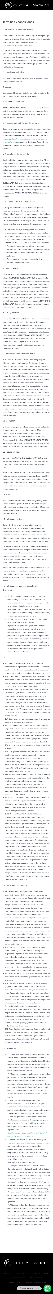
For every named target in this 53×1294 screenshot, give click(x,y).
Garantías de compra (41, 1273)
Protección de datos (16, 1282)
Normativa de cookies (36, 1278)
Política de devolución (17, 1278)
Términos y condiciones (22, 1273)
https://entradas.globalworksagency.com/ (18, 46)
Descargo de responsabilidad (36, 1282)
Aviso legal (7, 1273)
